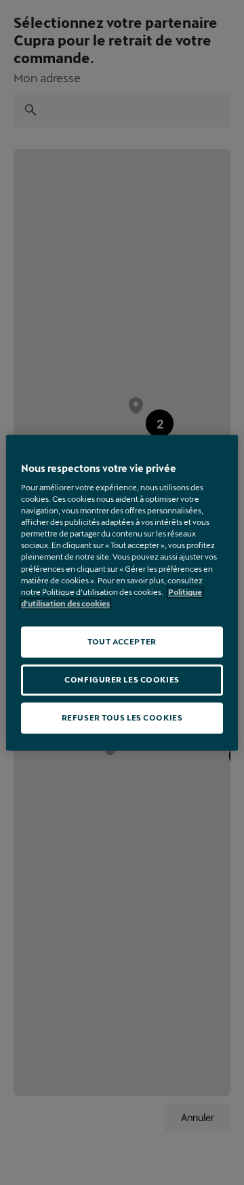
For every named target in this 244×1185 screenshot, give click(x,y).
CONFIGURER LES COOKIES (122, 679)
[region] (122, 592)
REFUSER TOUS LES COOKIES (122, 717)
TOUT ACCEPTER (121, 641)
